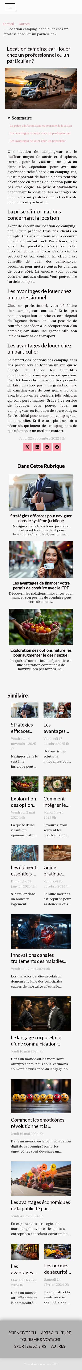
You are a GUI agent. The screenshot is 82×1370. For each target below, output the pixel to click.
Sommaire (22, 118)
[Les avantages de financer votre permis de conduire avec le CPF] (41, 559)
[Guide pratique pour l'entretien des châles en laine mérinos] (57, 853)
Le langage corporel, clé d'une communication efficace (36, 1043)
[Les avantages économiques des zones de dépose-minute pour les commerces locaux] (25, 1251)
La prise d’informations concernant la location (41, 125)
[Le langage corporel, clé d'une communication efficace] (41, 1013)
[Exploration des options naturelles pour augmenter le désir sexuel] (41, 627)
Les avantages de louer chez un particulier (38, 141)
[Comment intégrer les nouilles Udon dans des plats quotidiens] (57, 784)
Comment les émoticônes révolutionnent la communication (37, 1126)
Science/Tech (22, 1332)
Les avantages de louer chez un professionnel (40, 133)
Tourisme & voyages (40, 1339)
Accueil (8, 24)
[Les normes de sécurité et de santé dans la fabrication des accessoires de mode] (57, 1251)
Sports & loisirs (30, 1346)
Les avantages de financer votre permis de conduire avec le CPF (41, 585)
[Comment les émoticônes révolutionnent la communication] (41, 1096)
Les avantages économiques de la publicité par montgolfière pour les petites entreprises (40, 1211)
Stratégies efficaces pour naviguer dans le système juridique (41, 518)
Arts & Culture (56, 1332)
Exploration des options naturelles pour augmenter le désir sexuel (41, 652)
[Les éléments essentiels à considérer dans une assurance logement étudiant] (24, 853)
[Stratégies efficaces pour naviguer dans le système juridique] (41, 492)
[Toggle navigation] (10, 6)
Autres (24, 24)
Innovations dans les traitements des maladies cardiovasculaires (37, 961)
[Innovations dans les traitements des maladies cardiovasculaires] (41, 931)
